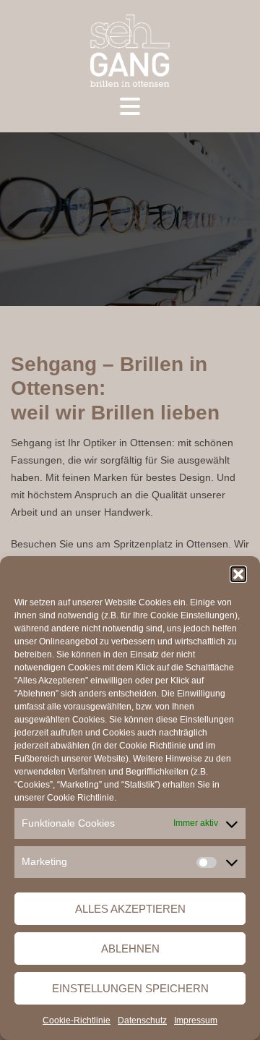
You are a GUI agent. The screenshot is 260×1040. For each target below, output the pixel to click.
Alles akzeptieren (130, 909)
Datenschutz (142, 1020)
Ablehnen (130, 948)
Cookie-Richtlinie (76, 1020)
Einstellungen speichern (130, 988)
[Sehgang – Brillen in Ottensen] (129, 50)
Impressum (195, 1020)
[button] (238, 574)
